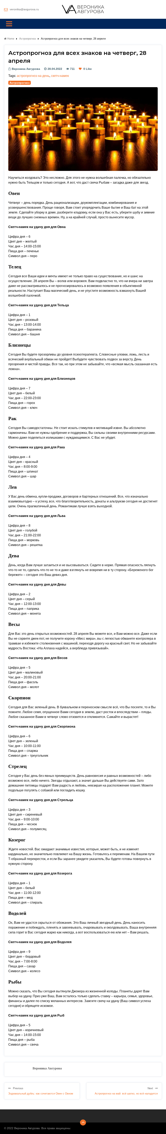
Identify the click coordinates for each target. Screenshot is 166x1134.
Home (10, 38)
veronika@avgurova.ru (24, 9)
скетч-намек (60, 75)
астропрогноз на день (33, 75)
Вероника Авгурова (26, 68)
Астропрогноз (27, 38)
